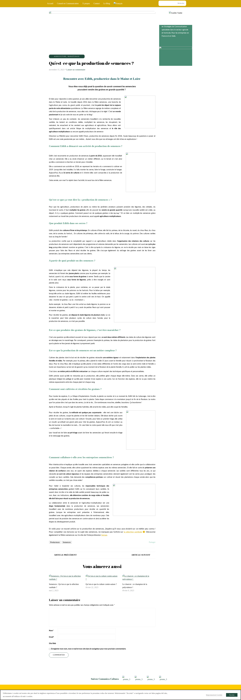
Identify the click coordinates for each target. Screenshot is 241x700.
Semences (67, 542)
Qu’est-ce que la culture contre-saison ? (101, 584)
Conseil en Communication (68, 3)
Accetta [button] (231, 695)
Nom (51, 631)
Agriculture (60, 56)
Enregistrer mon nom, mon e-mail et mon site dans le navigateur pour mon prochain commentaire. (88, 649)
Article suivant (140, 555)
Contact (97, 3)
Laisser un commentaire (75, 70)
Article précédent (65, 555)
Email (51, 637)
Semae (104, 535)
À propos (86, 3)
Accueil (50, 3)
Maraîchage (74, 56)
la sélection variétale (133, 532)
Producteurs (55, 542)
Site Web (52, 643)
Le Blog (106, 3)
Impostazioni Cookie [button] (214, 695)
